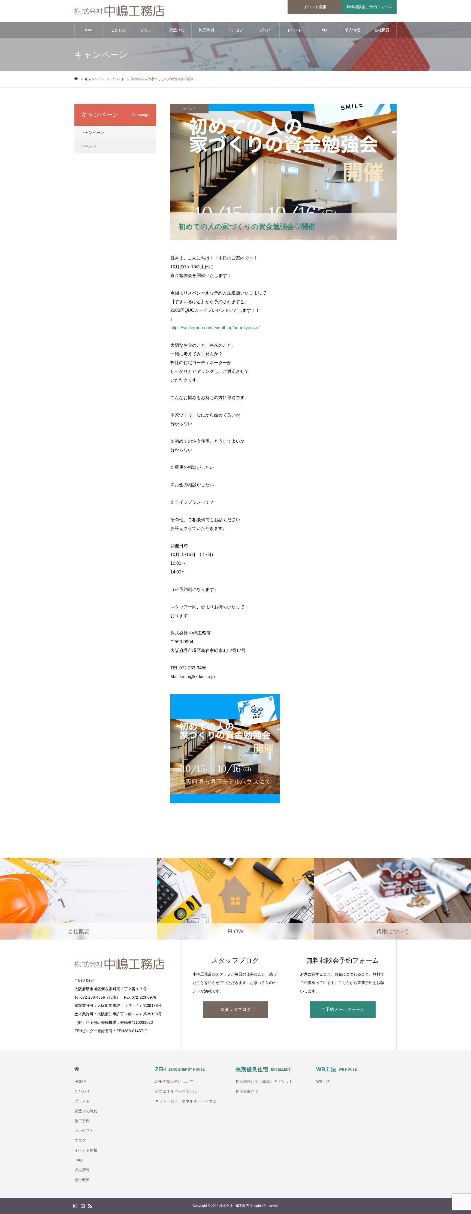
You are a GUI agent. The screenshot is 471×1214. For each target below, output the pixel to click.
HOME (89, 30)
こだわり (118, 30)
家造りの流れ (177, 33)
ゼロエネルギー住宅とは (176, 1091)
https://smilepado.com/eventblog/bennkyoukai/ (214, 327)
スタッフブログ (235, 1009)
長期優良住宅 (262, 1069)
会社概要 (382, 30)
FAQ (323, 30)
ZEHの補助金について (174, 1081)
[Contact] (82, 1206)
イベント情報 (314, 7)
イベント (189, 108)
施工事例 (206, 30)
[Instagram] (75, 1206)
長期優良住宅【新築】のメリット (264, 1081)
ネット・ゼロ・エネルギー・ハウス (185, 1101)
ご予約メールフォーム (343, 1009)
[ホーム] (76, 79)
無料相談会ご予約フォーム (369, 7)
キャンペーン (92, 132)
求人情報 (352, 30)
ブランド (147, 30)
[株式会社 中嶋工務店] (119, 11)
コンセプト (235, 33)
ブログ (264, 30)
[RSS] (90, 1206)
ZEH (180, 1069)
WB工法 (336, 1069)
